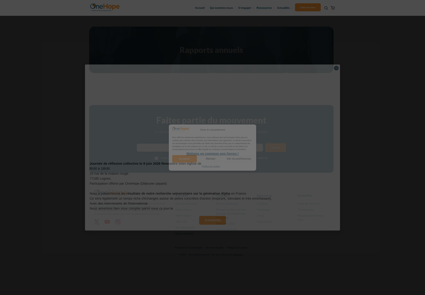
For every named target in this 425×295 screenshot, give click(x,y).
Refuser (210, 158)
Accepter (184, 158)
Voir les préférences (239, 158)
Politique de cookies (211, 166)
